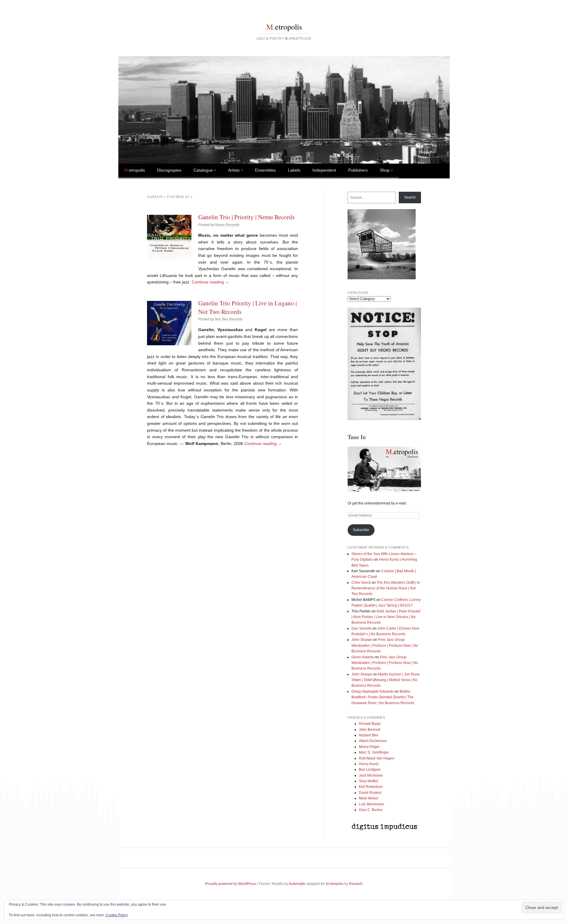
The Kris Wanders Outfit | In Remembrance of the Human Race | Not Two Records (385, 588)
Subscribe (361, 530)
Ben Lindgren (370, 769)
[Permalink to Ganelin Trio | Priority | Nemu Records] (169, 237)
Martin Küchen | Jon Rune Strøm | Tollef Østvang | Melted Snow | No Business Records (385, 680)
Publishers (358, 170)
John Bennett (369, 730)
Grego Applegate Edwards (372, 691)
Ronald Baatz (370, 724)
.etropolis (284, 27)
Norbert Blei (368, 735)
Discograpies (169, 170)
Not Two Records (229, 319)
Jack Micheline (371, 775)
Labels (294, 170)
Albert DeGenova (373, 741)
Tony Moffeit (368, 781)
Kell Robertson (371, 787)
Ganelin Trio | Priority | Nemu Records (246, 217)
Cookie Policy (117, 915)
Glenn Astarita (362, 657)
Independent (324, 170)
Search (410, 197)
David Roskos (370, 793)
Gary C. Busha (370, 810)
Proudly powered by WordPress (230, 884)
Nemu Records (227, 225)
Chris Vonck (361, 582)
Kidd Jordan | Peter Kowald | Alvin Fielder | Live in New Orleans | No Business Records (385, 617)
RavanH (355, 884)
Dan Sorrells (361, 628)
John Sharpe (361, 640)
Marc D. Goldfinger (374, 752)
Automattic (297, 884)
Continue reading (210, 282)
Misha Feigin (369, 747)
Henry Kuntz (369, 764)
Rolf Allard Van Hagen (376, 758)
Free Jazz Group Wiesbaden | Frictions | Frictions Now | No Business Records (384, 645)
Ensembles (265, 170)
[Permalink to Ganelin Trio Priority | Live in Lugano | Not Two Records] (169, 323)
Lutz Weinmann (371, 804)
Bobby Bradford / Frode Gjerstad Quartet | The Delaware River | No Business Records (382, 697)
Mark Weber (368, 798)
